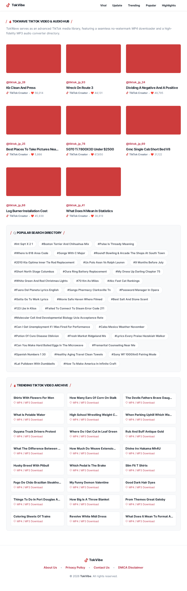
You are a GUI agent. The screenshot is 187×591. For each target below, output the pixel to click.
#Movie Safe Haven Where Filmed (79, 299)
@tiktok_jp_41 (75, 205)
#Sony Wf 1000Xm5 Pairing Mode (134, 354)
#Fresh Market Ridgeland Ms (87, 336)
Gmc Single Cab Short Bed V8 (148, 149)
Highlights (169, 5)
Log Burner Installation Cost (26, 211)
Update (117, 5)
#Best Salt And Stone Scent (129, 299)
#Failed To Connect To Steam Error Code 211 (74, 308)
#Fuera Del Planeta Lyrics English (36, 290)
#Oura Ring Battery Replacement (85, 271)
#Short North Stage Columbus (34, 271)
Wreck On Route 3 (79, 88)
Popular (151, 5)
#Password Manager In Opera (139, 290)
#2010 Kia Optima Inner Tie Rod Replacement (44, 262)
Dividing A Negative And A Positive (152, 88)
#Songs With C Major (71, 253)
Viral (103, 5)
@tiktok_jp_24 (135, 82)
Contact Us (102, 567)
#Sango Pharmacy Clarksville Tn (89, 290)
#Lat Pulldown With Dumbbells (34, 363)
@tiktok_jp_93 (75, 82)
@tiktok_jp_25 (15, 143)
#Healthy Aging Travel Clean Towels (78, 354)
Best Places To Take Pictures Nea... (32, 149)
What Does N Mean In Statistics (89, 211)
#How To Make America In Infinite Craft (90, 363)
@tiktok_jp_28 (15, 82)
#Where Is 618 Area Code (31, 253)
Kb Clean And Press (20, 88)
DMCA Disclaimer (130, 567)
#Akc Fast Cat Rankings (123, 281)
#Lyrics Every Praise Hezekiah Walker (140, 336)
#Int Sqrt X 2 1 (23, 244)
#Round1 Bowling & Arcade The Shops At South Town (129, 253)
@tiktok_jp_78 (75, 143)
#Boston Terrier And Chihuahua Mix (65, 244)
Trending (134, 5)
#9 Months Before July (148, 262)
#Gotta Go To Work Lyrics (31, 299)
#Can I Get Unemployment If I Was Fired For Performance (52, 327)
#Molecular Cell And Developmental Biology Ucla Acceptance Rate (58, 317)
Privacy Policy (75, 567)
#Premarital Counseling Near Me (113, 345)
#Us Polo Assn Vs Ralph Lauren (104, 262)
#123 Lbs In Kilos (25, 308)
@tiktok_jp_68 (15, 205)
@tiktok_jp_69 (135, 143)
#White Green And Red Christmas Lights (41, 281)
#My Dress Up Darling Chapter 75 (138, 271)
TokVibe (85, 576)
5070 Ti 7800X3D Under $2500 (90, 149)
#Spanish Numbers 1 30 (30, 354)
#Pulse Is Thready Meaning (116, 244)
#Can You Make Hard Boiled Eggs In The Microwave (48, 345)
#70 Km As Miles (87, 281)
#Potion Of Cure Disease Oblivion (36, 336)
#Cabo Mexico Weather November (121, 327)
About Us (50, 567)
